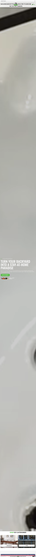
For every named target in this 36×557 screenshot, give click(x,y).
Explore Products (5, 275)
